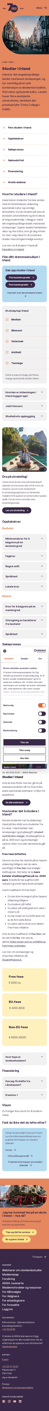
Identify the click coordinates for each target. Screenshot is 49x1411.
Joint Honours (14, 406)
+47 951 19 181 (8, 1329)
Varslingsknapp (9, 1346)
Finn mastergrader (18, 284)
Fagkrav (10, 556)
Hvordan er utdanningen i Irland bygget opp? (20, 394)
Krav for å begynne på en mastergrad (20, 608)
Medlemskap (10, 1274)
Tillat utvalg (24, 750)
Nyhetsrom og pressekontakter (17, 1387)
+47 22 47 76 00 (10, 1366)
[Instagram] (9, 1402)
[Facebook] (3, 1402)
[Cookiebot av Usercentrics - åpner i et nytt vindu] (34, 651)
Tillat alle (24, 742)
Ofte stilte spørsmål (18, 1156)
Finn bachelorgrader (19, 277)
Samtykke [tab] (9, 658)
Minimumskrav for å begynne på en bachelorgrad (17, 542)
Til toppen (37, 1256)
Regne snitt (12, 566)
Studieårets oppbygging (20, 416)
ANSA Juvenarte (13, 1283)
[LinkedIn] (20, 1402)
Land (11, 62)
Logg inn (7, 1309)
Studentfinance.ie (12, 959)
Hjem (4, 62)
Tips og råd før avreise (18, 1232)
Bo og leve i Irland (15, 1239)
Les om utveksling (15, 510)
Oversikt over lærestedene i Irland (24, 292)
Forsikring (8, 1279)
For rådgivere (10, 1296)
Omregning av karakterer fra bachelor (20, 622)
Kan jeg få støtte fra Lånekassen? (17, 1083)
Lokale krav (12, 586)
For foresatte (10, 1305)
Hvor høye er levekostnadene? (15, 1058)
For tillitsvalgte (11, 1292)
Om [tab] (40, 658)
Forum (8, 1150)
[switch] (42, 713)
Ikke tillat (24, 758)
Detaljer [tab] (24, 658)
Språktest (11, 576)
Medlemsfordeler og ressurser (22, 1287)
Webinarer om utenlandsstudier (22, 1270)
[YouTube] (14, 1402)
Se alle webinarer (15, 802)
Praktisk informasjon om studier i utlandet (25, 1164)
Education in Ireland (13, 249)
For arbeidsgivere (13, 1300)
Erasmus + (11, 1094)
